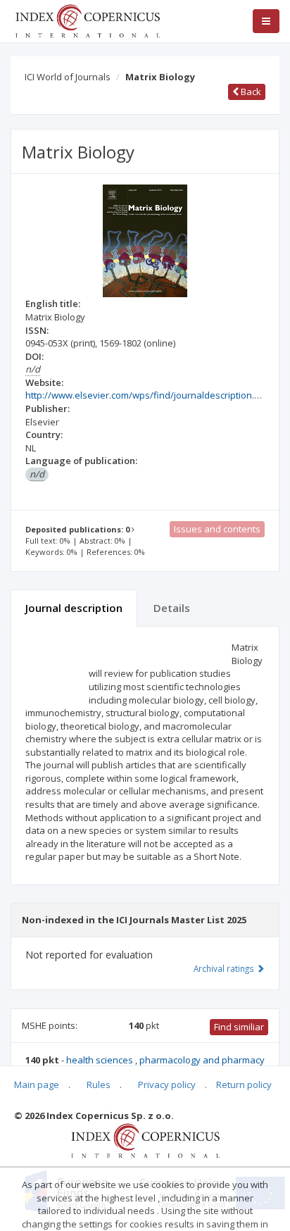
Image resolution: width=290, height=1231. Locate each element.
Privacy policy (167, 1084)
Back (250, 91)
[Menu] (266, 21)
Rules (99, 1084)
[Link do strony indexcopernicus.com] (145, 1139)
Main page (36, 1084)
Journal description (73, 608)
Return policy (244, 1084)
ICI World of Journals (68, 76)
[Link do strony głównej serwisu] (87, 19)
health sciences (100, 1060)
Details (171, 608)
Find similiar (239, 1026)
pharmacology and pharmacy (202, 1060)
